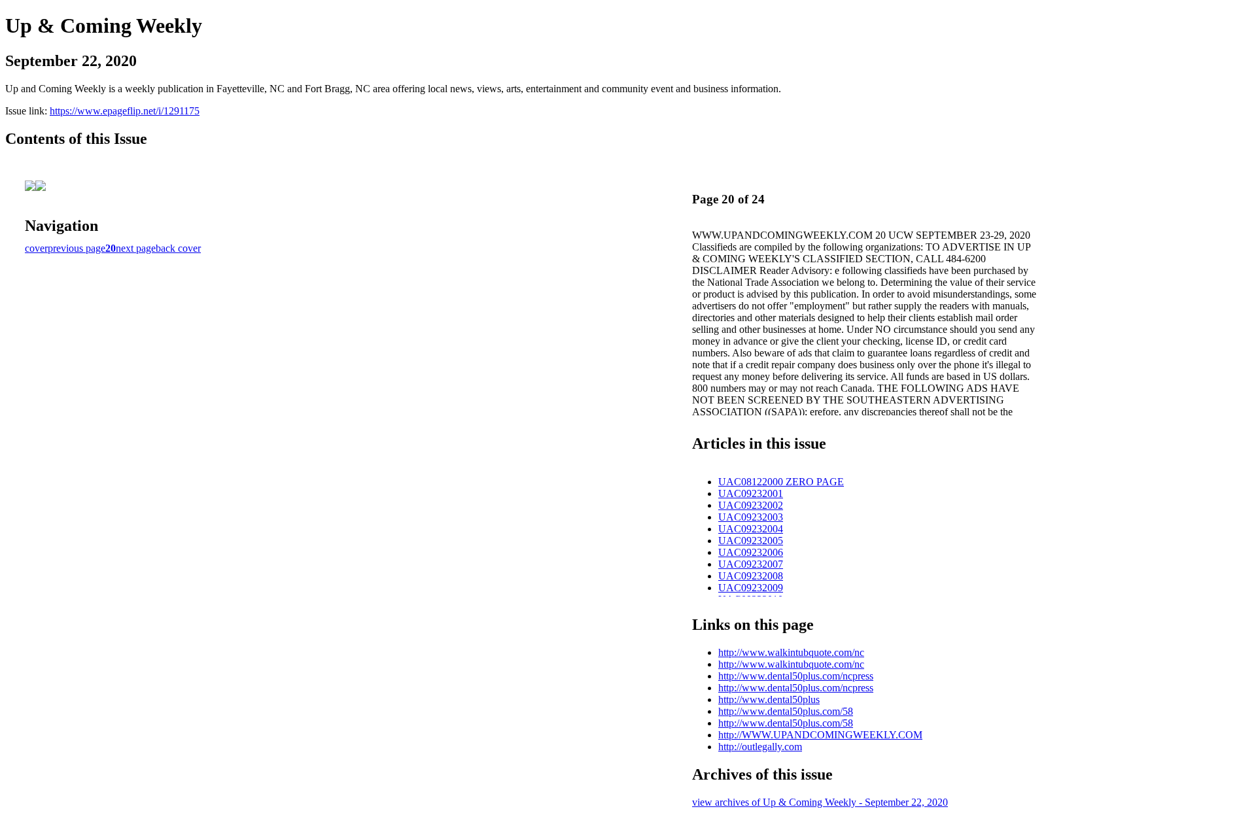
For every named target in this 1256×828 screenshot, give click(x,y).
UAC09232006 (750, 552)
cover (36, 248)
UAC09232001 (750, 493)
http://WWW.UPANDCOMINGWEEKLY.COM (820, 734)
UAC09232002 (750, 505)
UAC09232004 (750, 528)
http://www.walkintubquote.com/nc (791, 652)
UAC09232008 (750, 575)
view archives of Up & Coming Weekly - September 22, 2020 (820, 802)
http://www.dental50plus (769, 699)
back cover (178, 248)
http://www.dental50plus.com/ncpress (795, 675)
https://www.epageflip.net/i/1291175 (125, 110)
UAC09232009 (750, 587)
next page (136, 248)
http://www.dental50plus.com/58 (785, 711)
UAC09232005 (750, 540)
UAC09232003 (750, 517)
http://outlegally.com (760, 746)
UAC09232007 (750, 564)
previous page (76, 248)
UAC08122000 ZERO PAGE (781, 481)
